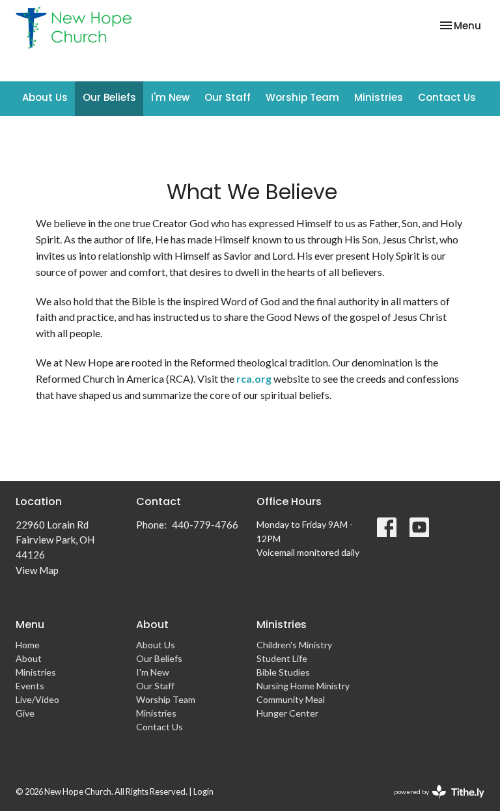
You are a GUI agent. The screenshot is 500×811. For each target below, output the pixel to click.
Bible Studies (283, 672)
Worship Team (302, 97)
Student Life (282, 658)
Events (30, 685)
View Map (37, 570)
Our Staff (227, 97)
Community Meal (291, 699)
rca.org (253, 378)
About (29, 658)
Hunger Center (287, 713)
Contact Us (447, 97)
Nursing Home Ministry (303, 685)
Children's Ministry (294, 644)
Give (25, 713)
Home (28, 644)
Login (203, 791)
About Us (45, 97)
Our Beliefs (109, 97)
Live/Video (37, 699)
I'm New (170, 97)
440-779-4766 (205, 524)
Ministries (378, 97)
